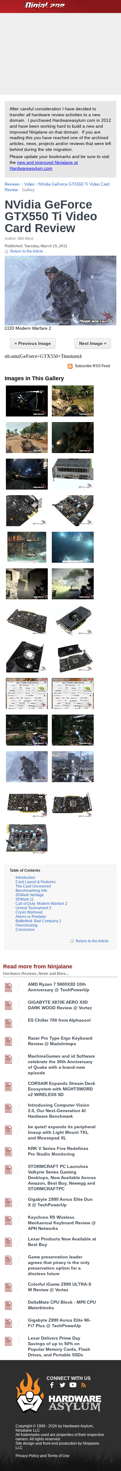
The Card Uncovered (33, 886)
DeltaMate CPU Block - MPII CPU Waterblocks (62, 1305)
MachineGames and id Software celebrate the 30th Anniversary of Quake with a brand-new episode (61, 1064)
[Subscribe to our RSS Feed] (83, 1385)
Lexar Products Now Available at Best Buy (62, 1241)
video (29, 184)
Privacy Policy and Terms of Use (42, 1456)
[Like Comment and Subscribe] (73, 1385)
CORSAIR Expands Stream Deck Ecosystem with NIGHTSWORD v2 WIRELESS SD (61, 1089)
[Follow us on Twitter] (62, 1385)
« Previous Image (33, 343)
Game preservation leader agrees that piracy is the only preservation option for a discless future (59, 1265)
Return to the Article (26, 251)
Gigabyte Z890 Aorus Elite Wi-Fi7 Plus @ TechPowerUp (59, 1323)
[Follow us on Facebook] (52, 1385)
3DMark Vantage (30, 895)
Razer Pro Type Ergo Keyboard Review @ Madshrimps (60, 1041)
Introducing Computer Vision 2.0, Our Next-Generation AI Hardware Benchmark (58, 1111)
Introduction (25, 877)
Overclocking (27, 925)
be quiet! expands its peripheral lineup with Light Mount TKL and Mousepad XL (62, 1132)
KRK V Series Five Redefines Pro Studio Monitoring (58, 1151)
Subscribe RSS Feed (92, 366)
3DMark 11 (25, 899)
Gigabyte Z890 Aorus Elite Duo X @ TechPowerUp (60, 1202)
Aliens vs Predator (31, 916)
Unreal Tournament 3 (33, 908)
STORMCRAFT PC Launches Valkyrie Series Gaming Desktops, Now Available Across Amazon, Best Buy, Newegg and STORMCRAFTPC (62, 1177)
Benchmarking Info (31, 890)
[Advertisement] (61, 53)
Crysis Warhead (29, 912)
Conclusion (25, 929)
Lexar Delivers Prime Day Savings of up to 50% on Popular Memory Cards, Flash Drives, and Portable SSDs (59, 1346)
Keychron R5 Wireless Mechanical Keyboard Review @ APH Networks (62, 1223)
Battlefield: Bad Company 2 (38, 921)
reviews (12, 184)
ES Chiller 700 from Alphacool (59, 1020)
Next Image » (92, 343)
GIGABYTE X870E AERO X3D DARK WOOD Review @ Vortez (60, 1005)
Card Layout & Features (36, 882)
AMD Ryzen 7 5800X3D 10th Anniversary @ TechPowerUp (58, 987)
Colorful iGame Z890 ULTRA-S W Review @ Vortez (59, 1287)
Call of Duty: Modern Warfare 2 (41, 903)
